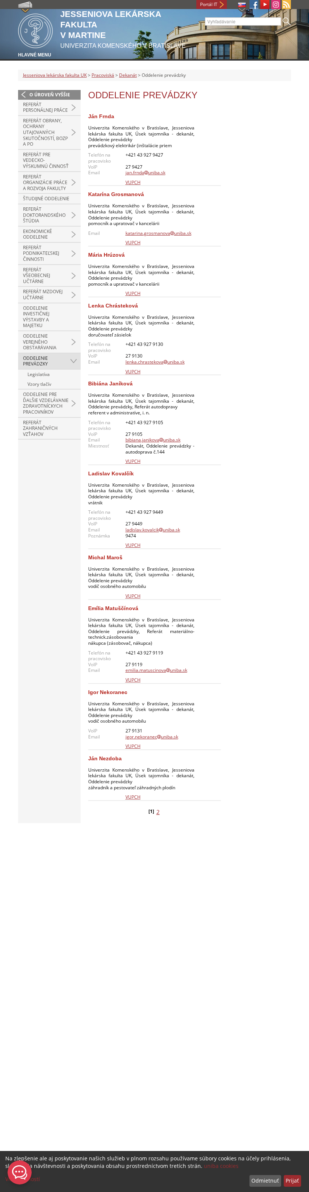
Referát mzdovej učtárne (43, 294)
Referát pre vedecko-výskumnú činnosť (46, 160)
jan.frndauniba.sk (145, 172)
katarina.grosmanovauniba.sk (158, 233)
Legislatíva (39, 374)
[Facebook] (254, 4)
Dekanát (128, 75)
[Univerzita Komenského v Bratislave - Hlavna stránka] (35, 29)
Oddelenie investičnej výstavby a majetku (36, 317)
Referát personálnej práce (45, 107)
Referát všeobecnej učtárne (36, 275)
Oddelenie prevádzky (35, 361)
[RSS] (286, 4)
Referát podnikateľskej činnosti (41, 253)
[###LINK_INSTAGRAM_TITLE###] (275, 4)
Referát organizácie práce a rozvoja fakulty (45, 183)
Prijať (292, 1180)
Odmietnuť (265, 1180)
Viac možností (22, 1179)
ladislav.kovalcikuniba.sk (152, 530)
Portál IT (208, 4)
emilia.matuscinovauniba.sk (156, 670)
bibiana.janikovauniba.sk (153, 440)
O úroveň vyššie (49, 94)
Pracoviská (103, 75)
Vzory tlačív (39, 384)
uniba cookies (221, 1165)
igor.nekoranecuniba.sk (151, 737)
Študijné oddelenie (46, 198)
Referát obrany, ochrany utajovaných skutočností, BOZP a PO (45, 132)
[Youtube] (264, 4)
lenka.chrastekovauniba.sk (155, 362)
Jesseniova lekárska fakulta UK (55, 75)
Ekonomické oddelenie (37, 234)
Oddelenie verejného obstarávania (40, 342)
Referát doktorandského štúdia (44, 215)
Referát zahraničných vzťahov (40, 428)
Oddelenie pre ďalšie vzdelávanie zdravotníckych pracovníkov (46, 403)
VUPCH (133, 182)
